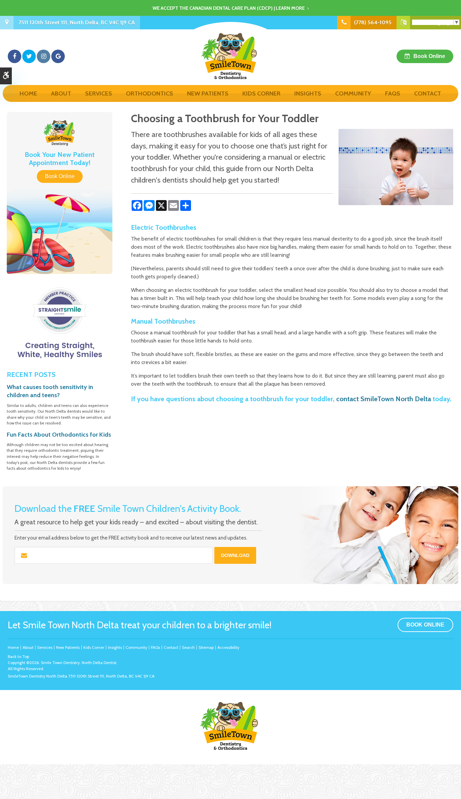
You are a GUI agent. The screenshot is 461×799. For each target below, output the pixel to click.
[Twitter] (29, 56)
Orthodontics (149, 93)
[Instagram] (43, 56)
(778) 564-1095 (372, 22)
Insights (307, 93)
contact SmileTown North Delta (383, 399)
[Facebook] (14, 56)
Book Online (429, 56)
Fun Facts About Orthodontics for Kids (59, 434)
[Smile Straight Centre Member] (59, 323)
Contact (427, 93)
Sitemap (206, 647)
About (61, 93)
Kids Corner (261, 93)
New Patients (207, 93)
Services (98, 93)
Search (188, 647)
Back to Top (18, 656)
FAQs (392, 93)
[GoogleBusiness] (58, 56)
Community (353, 93)
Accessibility (228, 647)
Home (28, 93)
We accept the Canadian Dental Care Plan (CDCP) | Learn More (229, 8)
